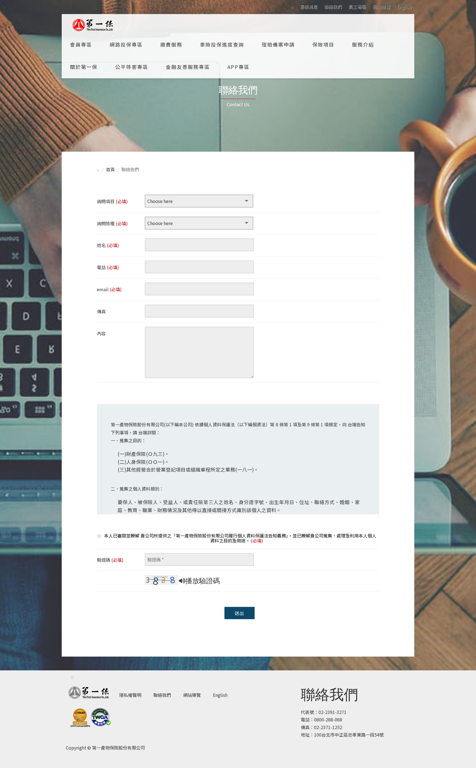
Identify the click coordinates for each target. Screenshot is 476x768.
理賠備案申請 (278, 44)
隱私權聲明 (130, 695)
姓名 (108, 245)
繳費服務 (171, 44)
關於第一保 (84, 66)
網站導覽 (381, 6)
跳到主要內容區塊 (17, 4)
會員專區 (81, 44)
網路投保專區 (126, 44)
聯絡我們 (333, 6)
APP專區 (239, 66)
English (404, 6)
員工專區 (357, 6)
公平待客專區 (131, 66)
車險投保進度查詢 (222, 44)
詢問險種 (112, 223)
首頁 (110, 169)
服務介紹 (363, 44)
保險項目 (323, 44)
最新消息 (309, 6)
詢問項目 (112, 201)
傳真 (101, 311)
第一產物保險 (93, 25)
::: (292, 7)
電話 (108, 267)
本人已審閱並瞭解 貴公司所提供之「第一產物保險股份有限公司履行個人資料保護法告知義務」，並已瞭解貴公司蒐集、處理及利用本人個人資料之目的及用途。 (240, 538)
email (109, 289)
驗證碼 (110, 559)
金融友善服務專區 (188, 66)
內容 (101, 333)
